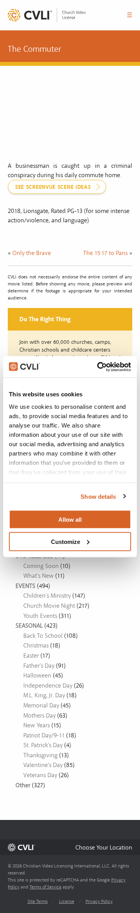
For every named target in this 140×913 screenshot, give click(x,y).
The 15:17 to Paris (105, 253)
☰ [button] (129, 15)
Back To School (43, 636)
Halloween (37, 675)
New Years (36, 725)
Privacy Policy (99, 901)
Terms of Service (45, 887)
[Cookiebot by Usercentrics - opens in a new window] (98, 367)
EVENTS (25, 586)
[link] (47, 15)
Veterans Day (40, 775)
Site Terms (38, 901)
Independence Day (47, 686)
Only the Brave (31, 253)
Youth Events (40, 616)
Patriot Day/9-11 (44, 735)
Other (23, 785)
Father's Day (38, 666)
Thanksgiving (40, 755)
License (66, 901)
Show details (98, 496)
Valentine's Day (43, 765)
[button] (103, 847)
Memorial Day (41, 705)
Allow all (70, 519)
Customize (65, 541)
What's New (38, 576)
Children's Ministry (47, 596)
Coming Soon (41, 566)
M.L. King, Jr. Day (44, 695)
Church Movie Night (49, 606)
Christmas (36, 645)
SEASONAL (29, 626)
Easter (31, 656)
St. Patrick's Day (43, 745)
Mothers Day (39, 715)
